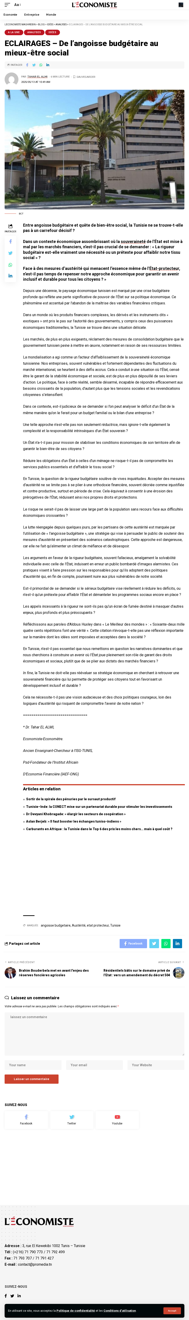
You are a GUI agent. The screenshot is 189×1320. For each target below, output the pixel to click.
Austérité (79, 925)
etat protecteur (98, 925)
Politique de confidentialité (75, 1310)
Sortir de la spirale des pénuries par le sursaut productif (70, 799)
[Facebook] (26, 1120)
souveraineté (133, 241)
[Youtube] (117, 1120)
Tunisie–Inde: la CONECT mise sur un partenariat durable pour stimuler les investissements (99, 807)
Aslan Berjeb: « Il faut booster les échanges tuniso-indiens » (73, 821)
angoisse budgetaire (56, 925)
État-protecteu (163, 268)
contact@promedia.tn (35, 1264)
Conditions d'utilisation (119, 1310)
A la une (14, 32)
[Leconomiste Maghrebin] (94, 5)
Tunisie (115, 925)
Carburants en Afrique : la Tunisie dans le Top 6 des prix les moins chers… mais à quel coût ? (99, 829)
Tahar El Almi (37, 76)
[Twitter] (72, 1120)
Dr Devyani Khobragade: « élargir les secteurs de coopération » (76, 814)
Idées (52, 32)
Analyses (34, 32)
